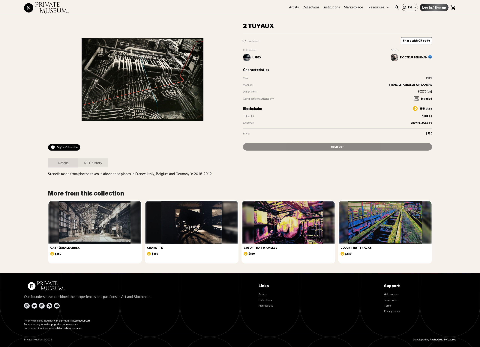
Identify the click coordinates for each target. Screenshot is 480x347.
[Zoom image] (142, 79)
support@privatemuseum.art (65, 328)
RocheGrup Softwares (443, 339)
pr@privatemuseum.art (64, 324)
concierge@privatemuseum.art (72, 320)
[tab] (63, 162)
